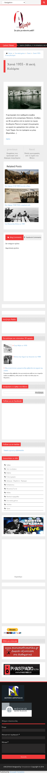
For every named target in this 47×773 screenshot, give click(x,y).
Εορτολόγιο (18, 577)
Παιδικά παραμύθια (13, 496)
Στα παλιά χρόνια (20, 53)
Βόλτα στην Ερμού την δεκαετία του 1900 (27, 357)
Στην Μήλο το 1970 (20, 345)
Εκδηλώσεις (10, 485)
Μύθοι (9, 492)
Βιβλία (9, 473)
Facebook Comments (33, 237)
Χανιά (29, 53)
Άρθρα (9, 465)
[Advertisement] (23, 606)
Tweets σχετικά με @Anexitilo (14, 450)
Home (10, 53)
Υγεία (8, 508)
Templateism (26, 767)
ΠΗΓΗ (8, 139)
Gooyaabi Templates (17, 772)
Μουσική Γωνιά (12, 489)
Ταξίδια (9, 504)
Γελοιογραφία (11, 477)
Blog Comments (15, 237)
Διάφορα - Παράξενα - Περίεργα (17, 481)
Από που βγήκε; (12, 469)
